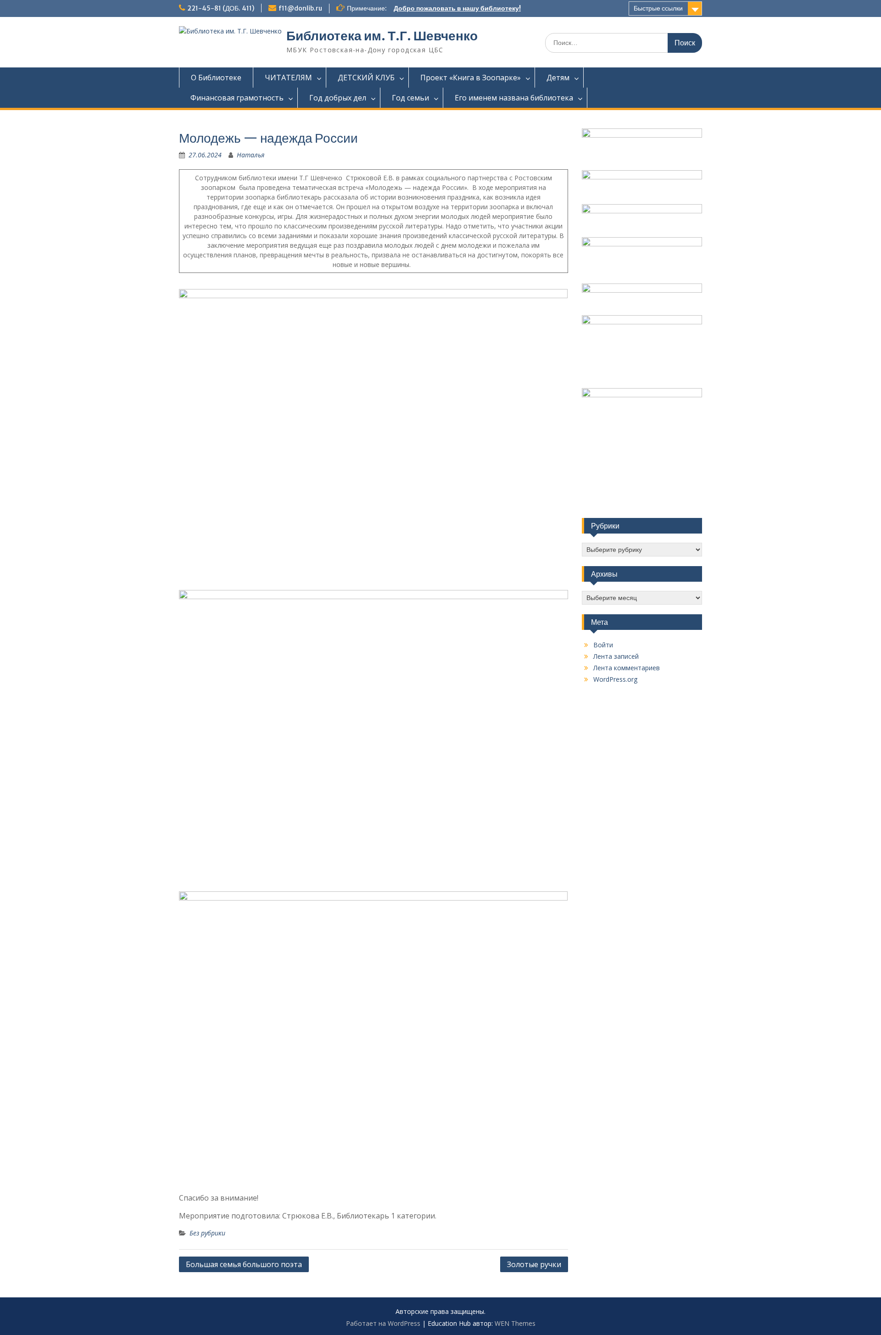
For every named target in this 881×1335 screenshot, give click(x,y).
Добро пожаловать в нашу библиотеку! (457, 8)
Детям (557, 77)
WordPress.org (615, 679)
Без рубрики (207, 1233)
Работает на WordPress (383, 1323)
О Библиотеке (216, 77)
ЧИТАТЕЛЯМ (288, 77)
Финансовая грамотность (237, 98)
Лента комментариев (626, 667)
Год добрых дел (337, 98)
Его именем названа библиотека (514, 98)
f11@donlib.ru (300, 8)
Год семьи (410, 98)
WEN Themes (515, 1323)
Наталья (250, 154)
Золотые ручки (534, 1264)
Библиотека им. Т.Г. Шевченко (382, 36)
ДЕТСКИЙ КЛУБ (366, 77)
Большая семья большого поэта (244, 1264)
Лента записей (616, 656)
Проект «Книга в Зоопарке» (470, 77)
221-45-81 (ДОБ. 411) (220, 8)
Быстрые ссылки (658, 8)
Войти (603, 644)
